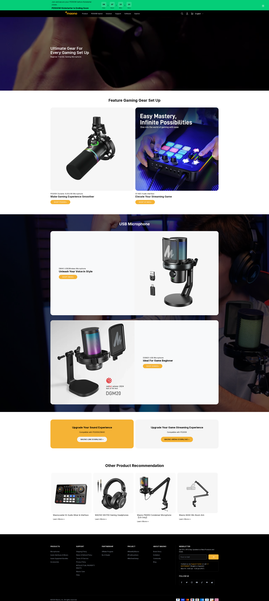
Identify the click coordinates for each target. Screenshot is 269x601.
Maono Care (80, 571)
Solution (109, 14)
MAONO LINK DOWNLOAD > (92, 439)
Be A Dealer (106, 555)
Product (85, 14)
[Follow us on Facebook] (181, 582)
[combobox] (199, 13)
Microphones (55, 551)
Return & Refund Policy (84, 555)
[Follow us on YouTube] (196, 582)
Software (127, 14)
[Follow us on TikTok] (201, 582)
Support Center (196, 564)
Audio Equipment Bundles (59, 558)
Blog (154, 562)
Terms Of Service (82, 558)
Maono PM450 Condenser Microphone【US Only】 (154, 516)
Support (118, 14)
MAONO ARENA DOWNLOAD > (176, 439)
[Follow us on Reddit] (211, 582)
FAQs (78, 575)
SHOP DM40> (68, 277)
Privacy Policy (81, 562)
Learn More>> (59, 519)
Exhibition (156, 555)
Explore (137, 14)
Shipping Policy (81, 551)
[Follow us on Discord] (206, 582)
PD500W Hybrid (96, 14)
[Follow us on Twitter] (186, 582)
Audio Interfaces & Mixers (59, 555)
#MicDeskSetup (133, 558)
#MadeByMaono (133, 551)
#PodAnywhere (133, 555)
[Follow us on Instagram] (191, 582)
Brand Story (157, 551)
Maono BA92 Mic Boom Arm (191, 515)
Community (157, 558)
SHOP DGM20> (152, 366)
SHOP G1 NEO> (145, 202)
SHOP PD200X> (60, 202)
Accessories (54, 562)
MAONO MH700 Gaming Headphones (111, 515)
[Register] (213, 556)
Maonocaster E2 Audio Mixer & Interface (70, 515)
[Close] (263, 6)
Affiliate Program (107, 551)
